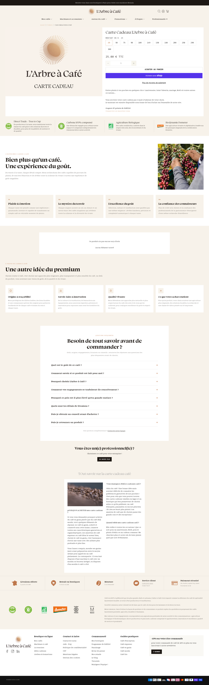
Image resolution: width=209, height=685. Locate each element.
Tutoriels (95, 661)
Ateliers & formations (43, 654)
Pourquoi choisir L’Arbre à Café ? (68, 381)
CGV (64, 651)
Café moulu (125, 651)
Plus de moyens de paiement (154, 83)
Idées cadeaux (40, 651)
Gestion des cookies (71, 658)
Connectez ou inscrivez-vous (118, 111)
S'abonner (156, 651)
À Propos (138, 19)
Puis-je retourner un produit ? (67, 422)
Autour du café (98, 19)
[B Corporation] (76, 609)
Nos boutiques (98, 641)
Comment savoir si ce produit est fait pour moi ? (77, 373)
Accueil (42, 25)
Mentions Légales (70, 654)
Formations (120, 19)
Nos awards (96, 654)
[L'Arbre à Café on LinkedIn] (18, 651)
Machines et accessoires (71, 19)
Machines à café (41, 644)
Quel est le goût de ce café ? (66, 365)
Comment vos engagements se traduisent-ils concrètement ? (85, 389)
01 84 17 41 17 (146, 586)
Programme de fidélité (101, 644)
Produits (50, 25)
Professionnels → (159, 19)
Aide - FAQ (67, 644)
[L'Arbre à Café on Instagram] (12, 651)
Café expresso (126, 644)
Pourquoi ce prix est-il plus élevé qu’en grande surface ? (82, 397)
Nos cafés (46, 19)
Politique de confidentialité (75, 647)
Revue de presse (98, 651)
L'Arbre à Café (15, 680)
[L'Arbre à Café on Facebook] (7, 651)
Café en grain (125, 647)
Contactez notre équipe (116, 431)
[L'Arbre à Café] (104, 14)
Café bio (123, 654)
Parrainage (96, 647)
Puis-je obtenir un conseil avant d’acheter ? (75, 414)
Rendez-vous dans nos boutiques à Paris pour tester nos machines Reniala (104, 3)
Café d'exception (127, 641)
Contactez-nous (147, 583)
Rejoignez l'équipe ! (100, 664)
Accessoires (39, 647)
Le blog (95, 658)
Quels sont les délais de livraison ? (70, 406)
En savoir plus (104, 459)
